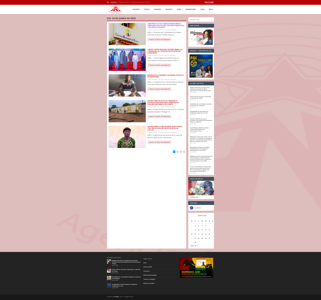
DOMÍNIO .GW (194, 197)
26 (205, 238)
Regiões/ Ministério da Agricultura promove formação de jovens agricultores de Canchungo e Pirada (200, 89)
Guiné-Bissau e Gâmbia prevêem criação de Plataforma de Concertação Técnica (199, 129)
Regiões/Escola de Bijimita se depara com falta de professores (165, 76)
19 (205, 234)
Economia (157, 9)
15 (191, 234)
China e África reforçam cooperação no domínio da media (200, 97)
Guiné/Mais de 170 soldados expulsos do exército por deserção (201, 104)
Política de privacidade (150, 275)
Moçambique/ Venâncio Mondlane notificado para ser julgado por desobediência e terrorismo (200, 148)
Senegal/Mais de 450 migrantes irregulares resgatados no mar (199, 112)
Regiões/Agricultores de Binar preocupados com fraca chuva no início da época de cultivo (164, 128)
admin (155, 30)
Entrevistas (167, 79)
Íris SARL (116, 296)
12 (205, 230)
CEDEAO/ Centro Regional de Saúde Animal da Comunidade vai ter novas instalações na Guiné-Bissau (164, 51)
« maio (192, 245)
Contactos (146, 271)
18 (202, 234)
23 (195, 238)
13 (209, 230)
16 (195, 234)
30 (195, 242)
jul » (196, 245)
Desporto (168, 9)
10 (198, 230)
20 (209, 234)
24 (198, 238)
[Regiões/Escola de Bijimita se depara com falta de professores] (127, 85)
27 (209, 238)
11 (202, 230)
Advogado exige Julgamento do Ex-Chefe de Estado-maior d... (134, 2)
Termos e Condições (149, 279)
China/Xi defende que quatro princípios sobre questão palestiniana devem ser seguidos (201, 120)
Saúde (179, 9)
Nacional (136, 9)
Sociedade (167, 30)
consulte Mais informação (159, 39)
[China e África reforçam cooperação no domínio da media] (109, 270)
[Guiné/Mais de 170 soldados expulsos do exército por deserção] (109, 278)
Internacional (190, 9)
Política (146, 9)
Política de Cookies (148, 283)
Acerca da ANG (147, 267)
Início (211, 9)
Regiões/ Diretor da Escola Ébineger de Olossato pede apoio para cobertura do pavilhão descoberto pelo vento (163, 102)
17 (198, 234)
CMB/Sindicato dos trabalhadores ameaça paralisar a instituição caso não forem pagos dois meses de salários (165, 25)
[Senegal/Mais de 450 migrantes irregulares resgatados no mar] (109, 285)
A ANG (202, 9)
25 (202, 238)
